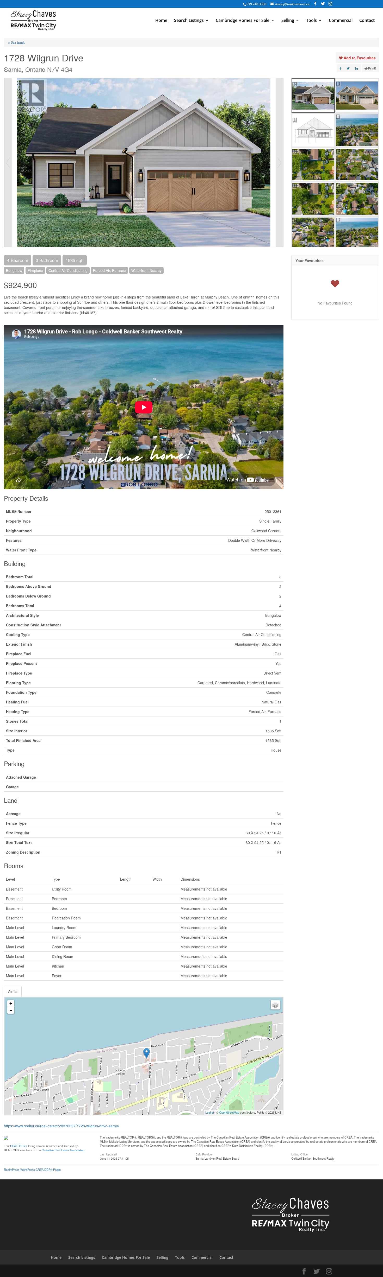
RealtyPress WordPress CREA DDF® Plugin (32, 1169)
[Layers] (275, 1004)
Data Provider (204, 1154)
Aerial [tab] (12, 991)
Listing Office (299, 1154)
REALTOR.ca (18, 1146)
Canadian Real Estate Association (63, 1150)
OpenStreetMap (229, 1112)
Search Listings (189, 20)
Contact (367, 20)
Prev (8, 162)
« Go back (16, 42)
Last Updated (108, 1154)
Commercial (341, 20)
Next (279, 162)
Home (161, 20)
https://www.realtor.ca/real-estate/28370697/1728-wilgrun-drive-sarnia (61, 1125)
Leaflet (209, 1112)
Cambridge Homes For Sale (242, 20)
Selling (287, 20)
